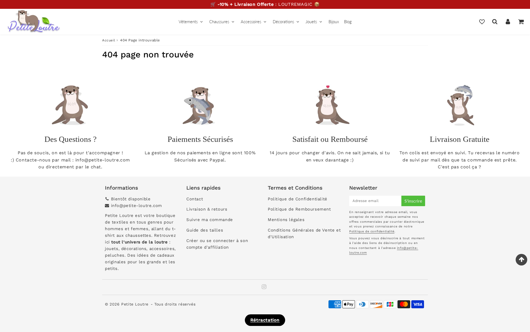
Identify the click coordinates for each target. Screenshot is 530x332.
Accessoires (251, 21)
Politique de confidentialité (371, 231)
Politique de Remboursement (299, 209)
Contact (194, 198)
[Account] (508, 21)
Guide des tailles (204, 230)
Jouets (311, 21)
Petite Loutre (135, 304)
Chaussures (219, 21)
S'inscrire (413, 200)
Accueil (108, 40)
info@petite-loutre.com (136, 205)
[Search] (495, 21)
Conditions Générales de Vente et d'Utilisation (304, 233)
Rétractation (265, 320)
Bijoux (333, 21)
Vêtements (188, 21)
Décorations (283, 21)
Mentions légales (286, 219)
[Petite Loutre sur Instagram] (264, 287)
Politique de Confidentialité (297, 198)
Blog (348, 21)
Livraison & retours (206, 209)
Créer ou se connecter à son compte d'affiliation (217, 244)
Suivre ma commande (209, 219)
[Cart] (521, 21)
